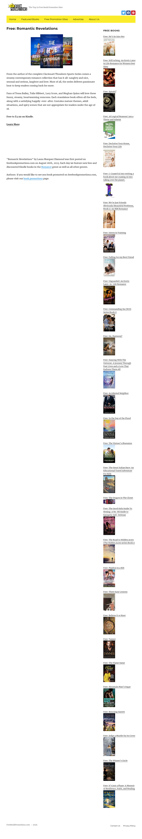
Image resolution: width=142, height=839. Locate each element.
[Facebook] (128, 13)
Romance (46, 167)
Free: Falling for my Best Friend (118, 257)
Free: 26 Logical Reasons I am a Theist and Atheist (118, 118)
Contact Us (115, 826)
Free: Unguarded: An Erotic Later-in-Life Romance (116, 283)
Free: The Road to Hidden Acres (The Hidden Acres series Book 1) (119, 541)
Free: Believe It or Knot (114, 615)
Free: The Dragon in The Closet (118, 498)
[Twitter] (123, 13)
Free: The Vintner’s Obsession (117, 443)
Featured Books (30, 19)
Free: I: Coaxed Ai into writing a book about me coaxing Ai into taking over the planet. (118, 176)
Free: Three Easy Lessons (115, 592)
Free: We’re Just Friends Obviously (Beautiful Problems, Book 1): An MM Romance (118, 205)
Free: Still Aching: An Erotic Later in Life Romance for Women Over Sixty (119, 63)
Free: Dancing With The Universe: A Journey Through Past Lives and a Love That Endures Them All (117, 365)
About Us (94, 19)
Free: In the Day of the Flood (117, 418)
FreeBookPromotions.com (18, 825)
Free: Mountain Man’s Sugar (117, 687)
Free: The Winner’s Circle (115, 760)
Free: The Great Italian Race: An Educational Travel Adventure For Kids (118, 470)
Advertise (78, 19)
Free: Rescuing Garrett (114, 712)
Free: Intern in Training (114, 232)
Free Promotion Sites (56, 19)
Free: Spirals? (109, 91)
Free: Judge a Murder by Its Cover (119, 735)
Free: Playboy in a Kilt (113, 568)
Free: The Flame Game (114, 663)
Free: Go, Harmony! (112, 336)
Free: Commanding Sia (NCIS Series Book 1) (117, 310)
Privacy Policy (129, 826)
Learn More (13, 124)
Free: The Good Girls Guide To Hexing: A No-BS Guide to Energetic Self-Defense (117, 511)
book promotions (33, 178)
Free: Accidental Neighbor (116, 393)
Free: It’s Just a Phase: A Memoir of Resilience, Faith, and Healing (119, 787)
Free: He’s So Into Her (114, 36)
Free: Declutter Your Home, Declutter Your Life (116, 145)
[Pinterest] (133, 13)
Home (12, 19)
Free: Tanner (109, 639)
